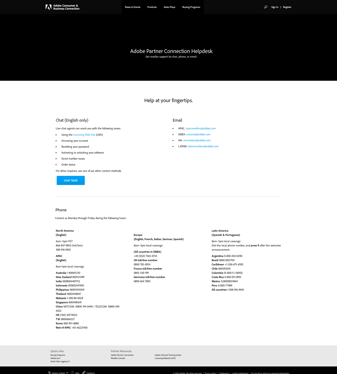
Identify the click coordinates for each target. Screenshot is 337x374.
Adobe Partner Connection (122, 355)
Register (287, 7)
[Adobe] (62, 7)
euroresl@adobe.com (198, 134)
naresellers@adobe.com (197, 140)
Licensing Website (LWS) (165, 358)
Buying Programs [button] (191, 7)
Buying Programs (58, 355)
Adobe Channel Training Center (168, 355)
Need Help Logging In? (60, 361)
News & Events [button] (132, 7)
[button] (265, 7)
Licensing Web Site (84, 134)
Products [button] (152, 7)
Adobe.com (55, 358)
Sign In (274, 7)
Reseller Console (118, 358)
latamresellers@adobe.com (203, 146)
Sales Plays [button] (169, 7)
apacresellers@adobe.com (201, 128)
